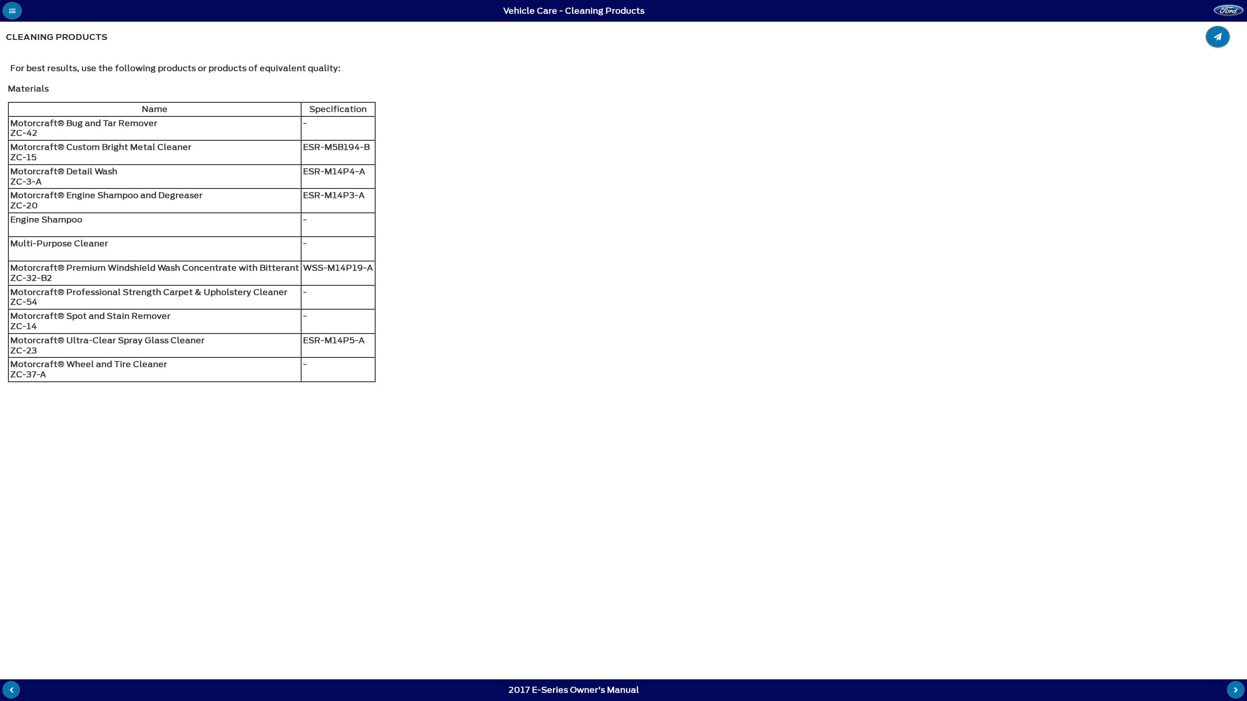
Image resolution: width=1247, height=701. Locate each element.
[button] (12, 10)
